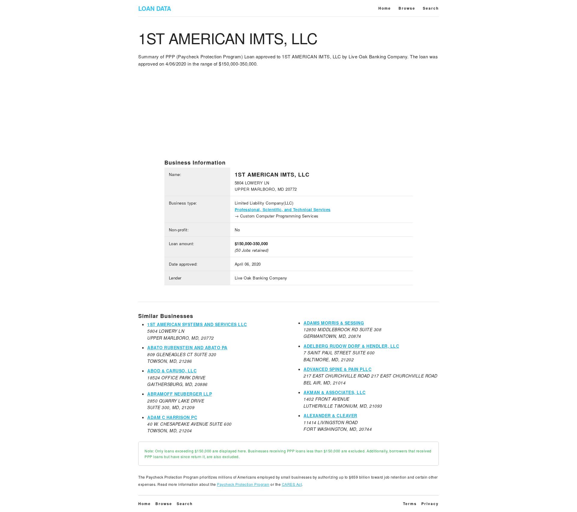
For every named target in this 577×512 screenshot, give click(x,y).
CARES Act (292, 484)
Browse (406, 8)
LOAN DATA (154, 8)
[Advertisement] (288, 117)
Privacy (430, 503)
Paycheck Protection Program (243, 484)
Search (431, 8)
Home (384, 8)
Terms (410, 503)
